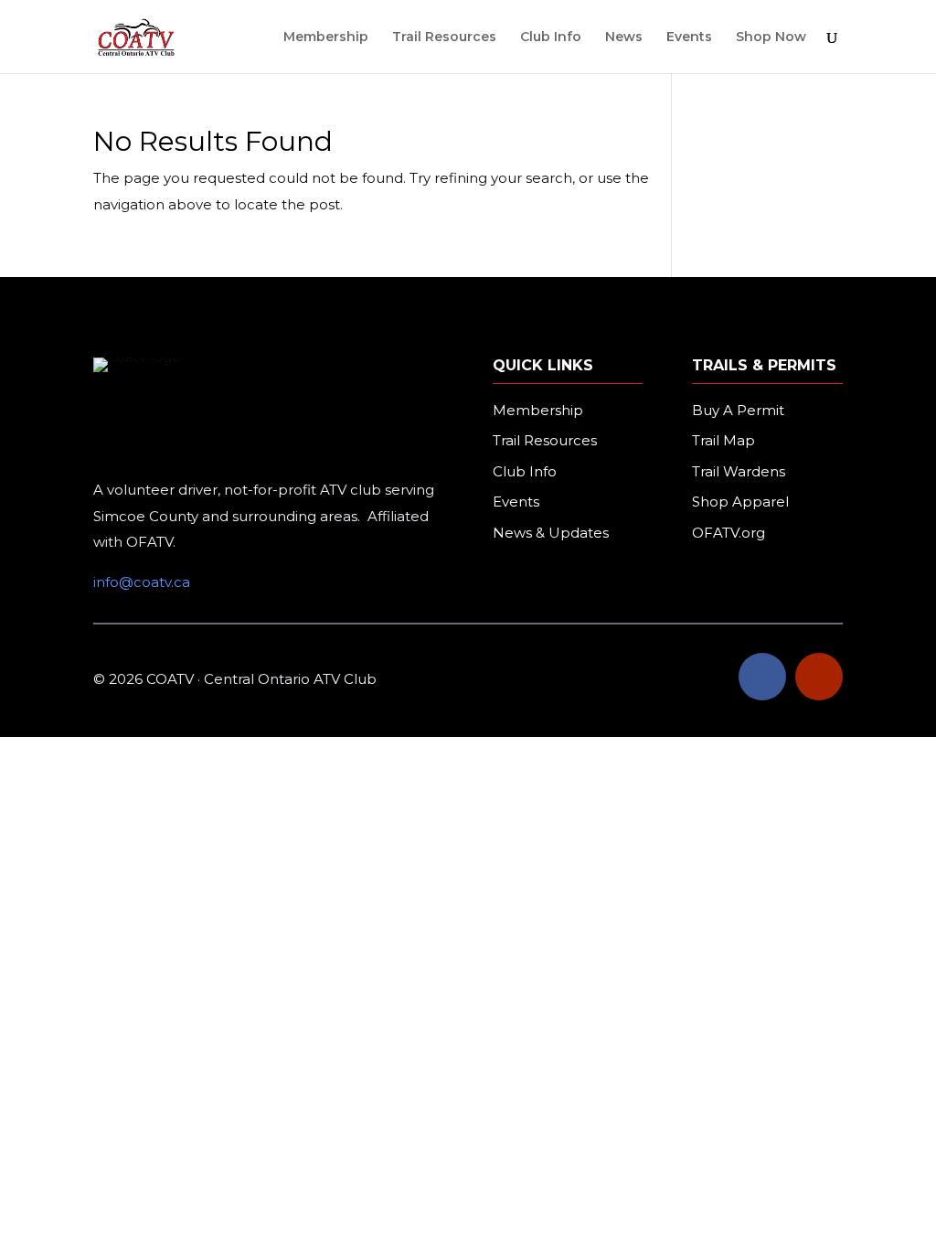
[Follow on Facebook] (762, 676)
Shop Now (771, 37)
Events (689, 37)
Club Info (550, 37)
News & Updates (551, 532)
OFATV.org (728, 532)
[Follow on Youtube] (819, 676)
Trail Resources (444, 37)
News (624, 37)
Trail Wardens (738, 471)
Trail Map (723, 440)
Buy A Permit (738, 410)
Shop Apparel (740, 501)
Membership (325, 37)
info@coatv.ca (141, 582)
